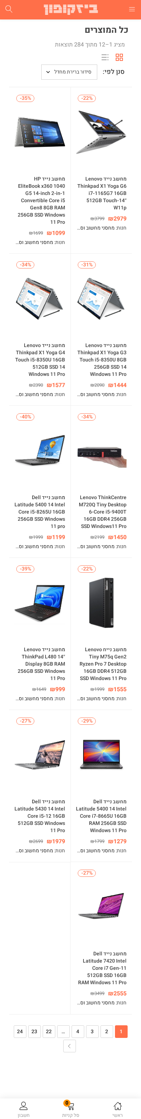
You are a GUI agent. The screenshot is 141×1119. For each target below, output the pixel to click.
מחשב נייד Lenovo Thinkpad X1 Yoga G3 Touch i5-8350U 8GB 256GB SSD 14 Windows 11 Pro (102, 360)
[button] (70, 1110)
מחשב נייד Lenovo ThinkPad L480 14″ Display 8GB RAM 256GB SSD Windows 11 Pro (41, 664)
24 (20, 1031)
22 (49, 1031)
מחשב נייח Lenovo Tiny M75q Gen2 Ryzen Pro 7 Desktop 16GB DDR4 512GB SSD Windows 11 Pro (103, 664)
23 (34, 1031)
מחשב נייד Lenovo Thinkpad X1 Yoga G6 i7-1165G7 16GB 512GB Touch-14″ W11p (102, 194)
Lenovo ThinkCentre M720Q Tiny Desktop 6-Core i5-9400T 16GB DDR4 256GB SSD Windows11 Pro (103, 512)
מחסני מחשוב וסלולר (93, 228)
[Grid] (119, 57)
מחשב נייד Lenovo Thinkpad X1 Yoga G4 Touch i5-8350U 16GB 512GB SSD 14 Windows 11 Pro (40, 360)
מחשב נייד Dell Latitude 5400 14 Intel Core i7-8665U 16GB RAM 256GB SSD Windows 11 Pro (101, 816)
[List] (104, 57)
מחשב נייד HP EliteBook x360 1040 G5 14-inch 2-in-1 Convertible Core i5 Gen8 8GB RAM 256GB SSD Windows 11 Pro (41, 201)
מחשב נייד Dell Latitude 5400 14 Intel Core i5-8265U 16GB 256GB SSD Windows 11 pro (39, 512)
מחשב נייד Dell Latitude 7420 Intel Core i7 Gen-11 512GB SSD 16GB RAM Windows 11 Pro (102, 968)
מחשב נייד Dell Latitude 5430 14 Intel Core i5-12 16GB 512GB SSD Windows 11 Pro (39, 816)
